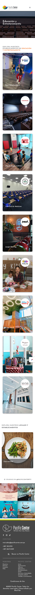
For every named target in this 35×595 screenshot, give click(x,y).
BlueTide (17, 590)
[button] (3, 450)
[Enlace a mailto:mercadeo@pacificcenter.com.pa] (30, 2)
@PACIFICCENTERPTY (24, 479)
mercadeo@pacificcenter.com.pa (14, 542)
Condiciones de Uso (17, 581)
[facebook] (21, 1)
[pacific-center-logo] (10, 6)
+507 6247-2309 (8, 549)
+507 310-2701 (7, 546)
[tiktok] (27, 1)
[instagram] (24, 1)
